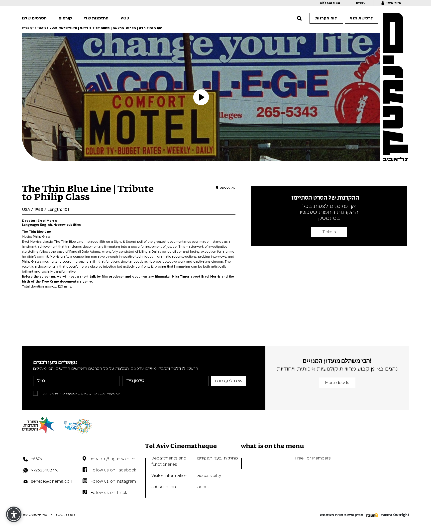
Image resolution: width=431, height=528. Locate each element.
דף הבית (28, 28)
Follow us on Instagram (113, 481)
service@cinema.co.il (51, 481)
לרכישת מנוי (361, 18)
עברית (360, 3)
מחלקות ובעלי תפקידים (217, 458)
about (203, 487)
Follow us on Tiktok (109, 492)
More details (337, 382)
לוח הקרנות (326, 18)
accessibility (209, 475)
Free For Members (313, 458)
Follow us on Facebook (113, 470)
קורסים (65, 18)
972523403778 (45, 470)
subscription (163, 487)
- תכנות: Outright (393, 515)
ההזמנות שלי (96, 18)
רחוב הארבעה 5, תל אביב (112, 459)
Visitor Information (169, 475)
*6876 (36, 459)
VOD (124, 18)
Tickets (329, 232)
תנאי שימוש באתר (35, 515)
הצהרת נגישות (65, 515)
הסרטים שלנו (34, 18)
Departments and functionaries (168, 461)
